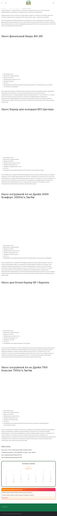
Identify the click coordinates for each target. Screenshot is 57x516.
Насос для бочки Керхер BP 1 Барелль (25, 282)
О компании (4, 506)
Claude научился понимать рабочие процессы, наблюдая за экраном (18, 495)
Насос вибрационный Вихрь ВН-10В (11, 455)
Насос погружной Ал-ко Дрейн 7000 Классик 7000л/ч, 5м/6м (24, 369)
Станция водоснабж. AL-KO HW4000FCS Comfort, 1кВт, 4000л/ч (18, 452)
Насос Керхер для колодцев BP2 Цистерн (27, 109)
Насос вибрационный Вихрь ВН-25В (11, 457)
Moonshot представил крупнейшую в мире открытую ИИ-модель (17, 492)
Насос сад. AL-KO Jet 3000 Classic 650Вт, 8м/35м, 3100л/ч (16, 450)
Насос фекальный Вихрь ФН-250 (22, 36)
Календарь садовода (28, 463)
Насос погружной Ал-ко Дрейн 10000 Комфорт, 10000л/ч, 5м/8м (25, 195)
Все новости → (5, 497)
